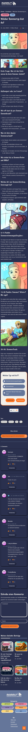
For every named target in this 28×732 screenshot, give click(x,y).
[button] (15, 381)
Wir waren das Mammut (18, 655)
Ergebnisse (10, 400)
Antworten (12, 468)
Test (17, 421)
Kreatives (8, 11)
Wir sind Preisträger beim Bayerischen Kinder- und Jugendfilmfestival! (6, 657)
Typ (21, 421)
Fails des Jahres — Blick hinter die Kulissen (6, 680)
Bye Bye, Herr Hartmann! (18, 679)
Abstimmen (20, 400)
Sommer (11, 421)
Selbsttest (4, 421)
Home (2, 11)
